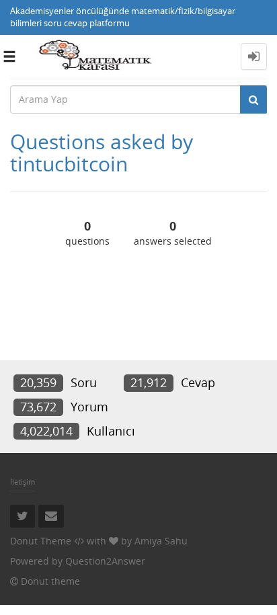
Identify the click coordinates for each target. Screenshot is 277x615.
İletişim (22, 482)
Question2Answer (105, 561)
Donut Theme (40, 540)
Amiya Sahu (161, 540)
